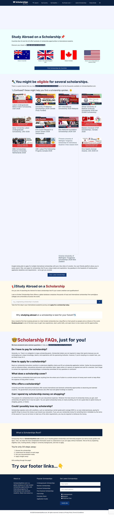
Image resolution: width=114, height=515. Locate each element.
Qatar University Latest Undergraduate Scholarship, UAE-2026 (20, 130)
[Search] (99, 302)
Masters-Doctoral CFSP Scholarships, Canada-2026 (90, 130)
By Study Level (66, 3)
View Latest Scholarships (57, 275)
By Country (44, 3)
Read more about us (26, 493)
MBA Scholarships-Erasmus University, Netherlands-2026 (19, 151)
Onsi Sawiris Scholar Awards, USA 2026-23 (90, 150)
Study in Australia (22, 60)
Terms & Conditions (78, 512)
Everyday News (42, 496)
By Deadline (54, 3)
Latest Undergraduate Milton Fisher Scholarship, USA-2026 (21, 107)
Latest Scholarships (81, 3)
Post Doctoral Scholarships (45, 491)
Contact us (62, 512)
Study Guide (92, 3)
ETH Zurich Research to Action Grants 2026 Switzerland (44, 131)
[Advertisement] (57, 17)
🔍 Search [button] (35, 3)
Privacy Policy (69, 512)
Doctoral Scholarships (43, 488)
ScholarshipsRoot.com (20, 483)
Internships (40, 493)
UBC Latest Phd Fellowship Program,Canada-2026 (45, 150)
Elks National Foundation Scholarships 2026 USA (68, 130)
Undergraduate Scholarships (46, 483)
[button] (100, 2)
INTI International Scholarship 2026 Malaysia (68, 107)
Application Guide (42, 499)
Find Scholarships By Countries (57, 68)
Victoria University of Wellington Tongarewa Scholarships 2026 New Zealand (67, 258)
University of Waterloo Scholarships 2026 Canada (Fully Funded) (45, 108)
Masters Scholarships (43, 485)
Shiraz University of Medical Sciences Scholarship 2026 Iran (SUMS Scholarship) (90, 109)
